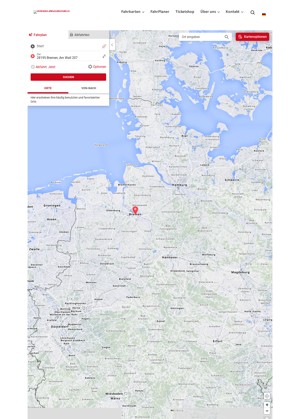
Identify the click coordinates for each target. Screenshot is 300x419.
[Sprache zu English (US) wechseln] (262, 9)
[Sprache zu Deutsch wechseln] (264, 15)
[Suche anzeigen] (252, 12)
